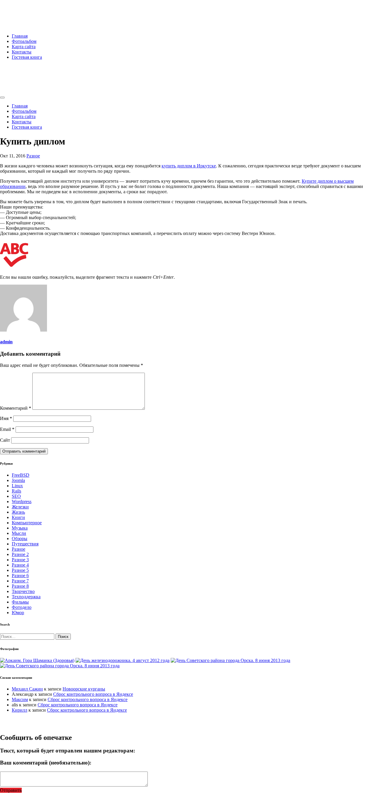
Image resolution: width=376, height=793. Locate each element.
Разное (33, 155)
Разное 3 (20, 559)
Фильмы (20, 601)
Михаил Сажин (27, 688)
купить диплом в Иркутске (189, 165)
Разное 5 (20, 570)
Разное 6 (20, 575)
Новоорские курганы (84, 688)
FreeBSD (20, 475)
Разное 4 (20, 564)
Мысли (19, 533)
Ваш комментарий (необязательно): (45, 763)
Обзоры (19, 538)
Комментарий (15, 408)
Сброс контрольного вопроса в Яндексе (93, 694)
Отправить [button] (11, 790)
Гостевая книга (27, 57)
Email (7, 429)
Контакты (21, 51)
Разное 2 (20, 554)
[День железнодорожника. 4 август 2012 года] (122, 660)
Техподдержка (26, 596)
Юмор (18, 612)
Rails (16, 490)
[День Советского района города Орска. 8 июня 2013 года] (230, 660)
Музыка (20, 527)
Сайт (5, 440)
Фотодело (21, 607)
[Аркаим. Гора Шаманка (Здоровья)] (37, 660)
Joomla (18, 480)
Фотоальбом (24, 41)
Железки (20, 506)
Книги (18, 517)
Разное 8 (20, 586)
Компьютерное (27, 522)
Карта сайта (24, 46)
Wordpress (21, 501)
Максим (20, 699)
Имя (6, 418)
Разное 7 (20, 580)
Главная (20, 35)
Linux (17, 485)
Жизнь (18, 512)
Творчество (23, 591)
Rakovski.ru (24, 11)
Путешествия (25, 543)
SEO (16, 496)
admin (6, 341)
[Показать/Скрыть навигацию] (2, 97)
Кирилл (19, 710)
